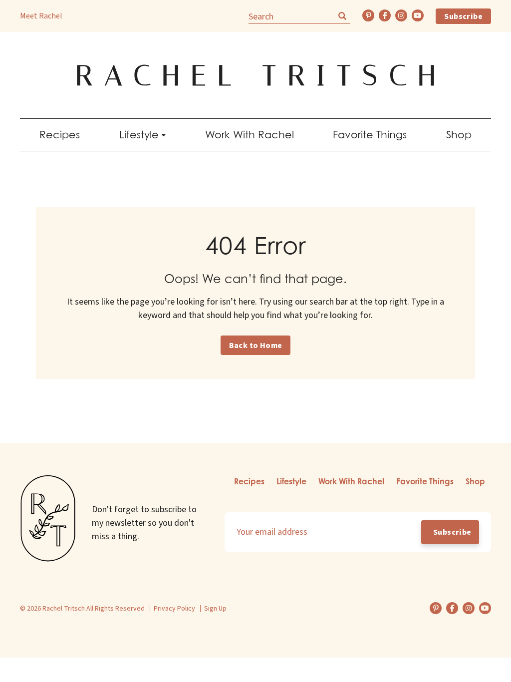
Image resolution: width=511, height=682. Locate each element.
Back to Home (255, 345)
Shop (459, 134)
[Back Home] (255, 75)
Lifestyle (139, 134)
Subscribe (463, 16)
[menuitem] (59, 135)
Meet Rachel (41, 15)
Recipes (59, 134)
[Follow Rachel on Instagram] (401, 15)
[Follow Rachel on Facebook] (385, 15)
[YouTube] (418, 15)
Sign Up (215, 609)
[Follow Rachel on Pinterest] (368, 15)
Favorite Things (370, 134)
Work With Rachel (249, 134)
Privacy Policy (174, 609)
